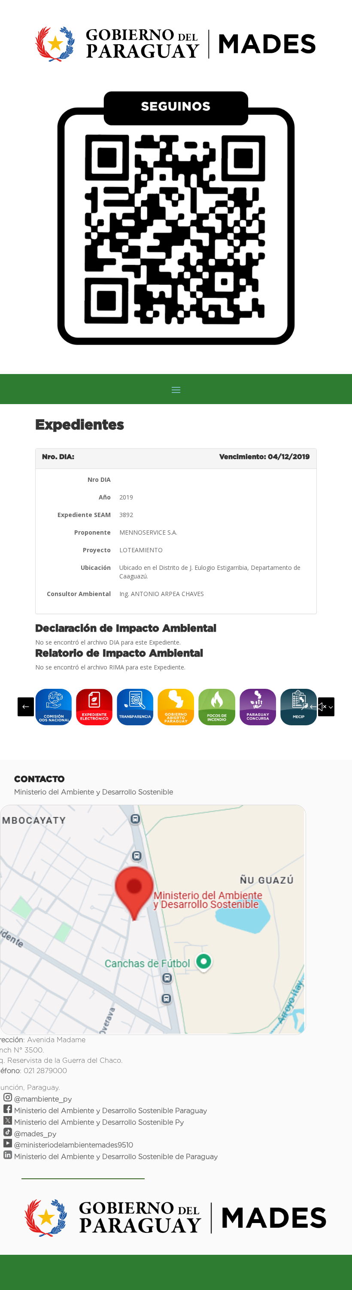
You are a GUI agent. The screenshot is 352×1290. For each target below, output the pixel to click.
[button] (26, 706)
